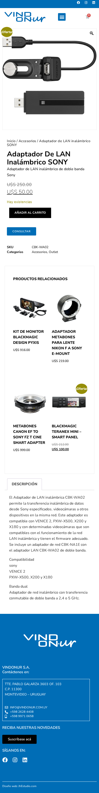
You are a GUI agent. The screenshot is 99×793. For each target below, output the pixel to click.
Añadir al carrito (30, 213)
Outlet (53, 252)
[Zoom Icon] (91, 33)
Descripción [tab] (24, 484)
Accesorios (27, 141)
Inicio (11, 141)
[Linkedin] (95, 4)
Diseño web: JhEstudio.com (19, 786)
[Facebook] (80, 4)
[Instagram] (87, 4)
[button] (62, 17)
